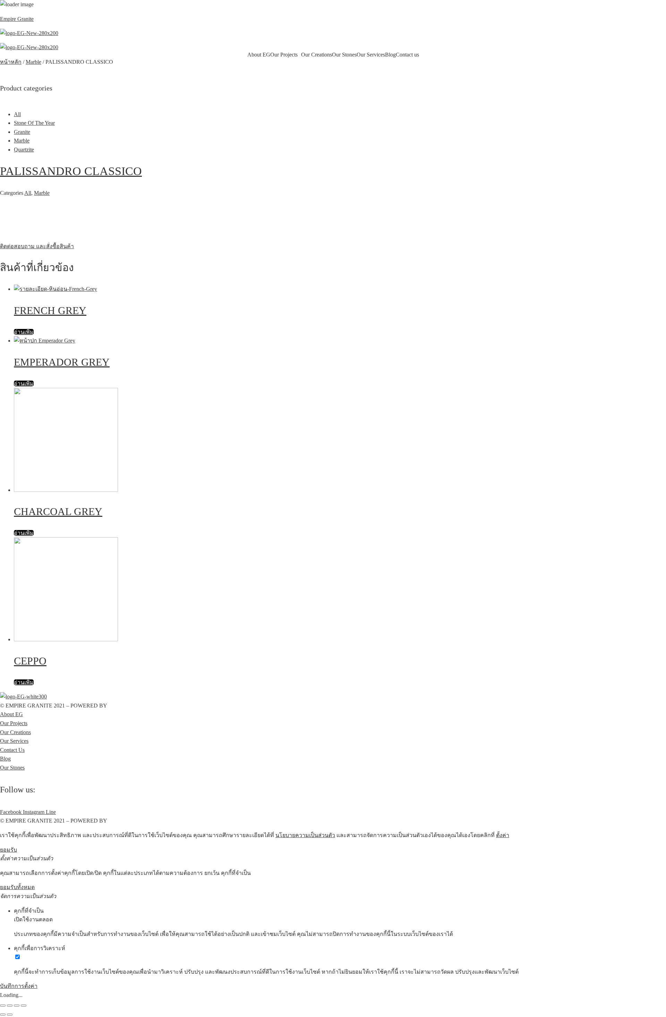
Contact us (407, 55)
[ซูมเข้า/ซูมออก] (23, 1006)
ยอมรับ (8, 850)
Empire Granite (17, 19)
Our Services (371, 55)
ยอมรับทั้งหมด (17, 887)
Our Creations (316, 55)
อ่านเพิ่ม (24, 332)
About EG (258, 55)
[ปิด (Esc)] (3, 1006)
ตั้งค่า (502, 835)
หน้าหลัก (11, 62)
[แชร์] (9, 1006)
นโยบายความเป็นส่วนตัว (305, 835)
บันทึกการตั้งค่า (18, 986)
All (27, 193)
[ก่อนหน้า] (3, 1015)
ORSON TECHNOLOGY (139, 706)
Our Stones (344, 55)
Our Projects (284, 55)
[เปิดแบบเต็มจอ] (16, 1006)
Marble (33, 62)
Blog (390, 55)
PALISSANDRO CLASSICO (71, 171)
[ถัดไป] (9, 1015)
